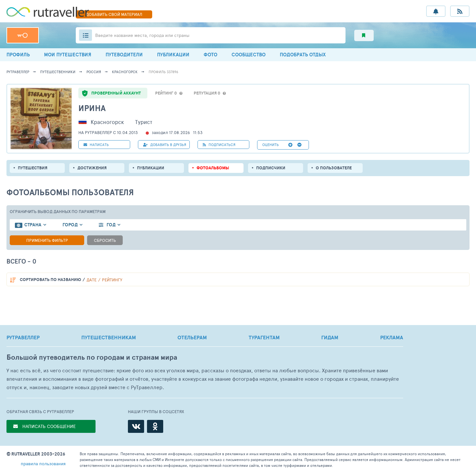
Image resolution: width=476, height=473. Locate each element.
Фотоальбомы (213, 168)
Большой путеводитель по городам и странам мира (91, 357)
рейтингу (112, 280)
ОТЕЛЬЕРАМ (192, 337)
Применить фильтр (47, 240)
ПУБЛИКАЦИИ (173, 54)
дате (91, 280)
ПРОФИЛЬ (18, 54)
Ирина (92, 108)
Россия (93, 71)
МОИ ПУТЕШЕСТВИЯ (67, 54)
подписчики (270, 168)
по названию (50, 279)
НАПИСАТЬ (99, 144)
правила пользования (43, 463)
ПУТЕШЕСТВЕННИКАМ (108, 337)
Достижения (92, 168)
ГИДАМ (329, 337)
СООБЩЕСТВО (249, 54)
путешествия (32, 168)
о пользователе (334, 168)
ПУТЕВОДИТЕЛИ (124, 54)
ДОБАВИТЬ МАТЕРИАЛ (114, 14)
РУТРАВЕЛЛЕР (23, 337)
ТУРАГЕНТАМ (264, 337)
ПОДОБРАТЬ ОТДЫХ (303, 54)
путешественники (57, 71)
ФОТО (210, 54)
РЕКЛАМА (391, 337)
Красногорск (125, 71)
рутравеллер (17, 71)
